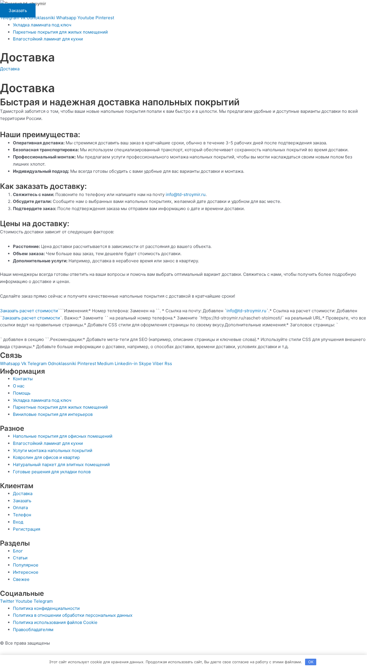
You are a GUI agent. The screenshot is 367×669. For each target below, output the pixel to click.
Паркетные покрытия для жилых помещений (60, 32)
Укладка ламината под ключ (42, 25)
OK (310, 662)
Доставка (9, 68)
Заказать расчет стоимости (29, 310)
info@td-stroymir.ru (186, 194)
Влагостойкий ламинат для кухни (48, 39)
